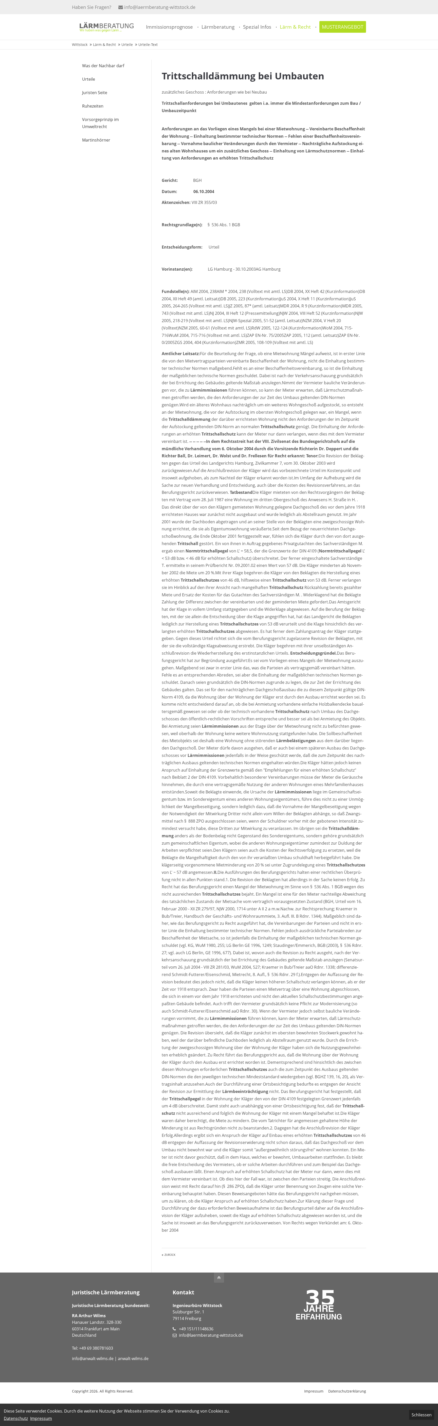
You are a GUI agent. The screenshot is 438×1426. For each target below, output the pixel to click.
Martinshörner (96, 140)
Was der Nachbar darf (103, 65)
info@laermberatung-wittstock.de (159, 7)
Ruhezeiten (92, 106)
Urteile (88, 79)
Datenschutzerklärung (347, 1391)
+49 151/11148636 (196, 1329)
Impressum (313, 1391)
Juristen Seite (94, 92)
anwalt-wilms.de (133, 1358)
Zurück (170, 1255)
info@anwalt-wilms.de (93, 1358)
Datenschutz (16, 1418)
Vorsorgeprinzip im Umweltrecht (100, 123)
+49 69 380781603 (96, 1348)
